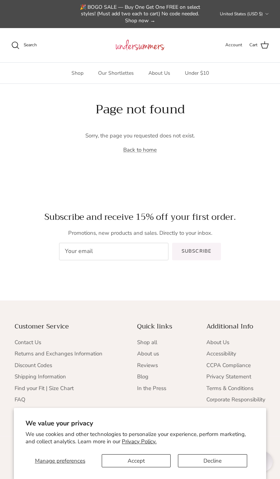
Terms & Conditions (229, 388)
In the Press (151, 388)
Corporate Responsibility (235, 399)
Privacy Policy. (139, 441)
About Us (159, 73)
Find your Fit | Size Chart (44, 388)
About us (148, 353)
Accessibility (221, 353)
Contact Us (28, 342)
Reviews (147, 365)
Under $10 (197, 73)
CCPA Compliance (228, 365)
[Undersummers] (140, 45)
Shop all (147, 342)
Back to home (140, 149)
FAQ (20, 399)
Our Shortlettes (116, 73)
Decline (212, 460)
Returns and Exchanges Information (58, 353)
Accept (136, 460)
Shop (77, 73)
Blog (142, 376)
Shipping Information (40, 376)
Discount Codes (33, 365)
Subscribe (196, 251)
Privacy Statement (228, 376)
